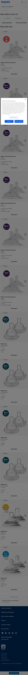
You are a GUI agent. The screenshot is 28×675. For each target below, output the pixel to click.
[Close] (25, 99)
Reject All (9, 121)
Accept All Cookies (18, 121)
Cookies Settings (13, 117)
